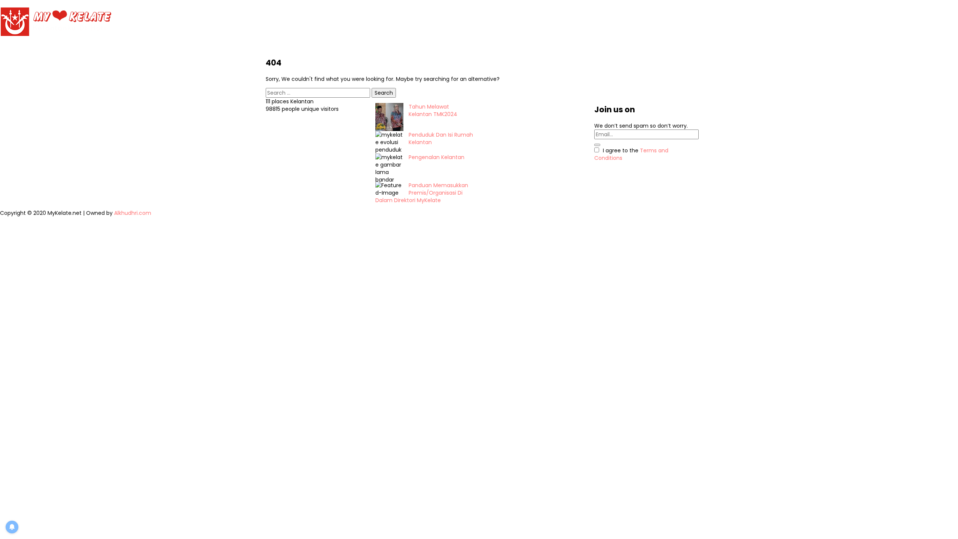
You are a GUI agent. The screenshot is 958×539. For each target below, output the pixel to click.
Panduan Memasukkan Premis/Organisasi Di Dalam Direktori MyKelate (421, 193)
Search (384, 93)
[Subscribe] (597, 145)
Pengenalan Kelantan (436, 157)
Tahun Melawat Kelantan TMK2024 (433, 110)
